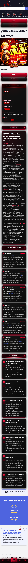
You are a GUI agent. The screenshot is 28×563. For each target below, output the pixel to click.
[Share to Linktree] (12, 557)
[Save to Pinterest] (16, 557)
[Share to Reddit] (20, 557)
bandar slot (15, 205)
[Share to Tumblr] (24, 557)
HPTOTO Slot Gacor (8, 325)
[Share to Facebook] (8, 557)
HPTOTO (5, 144)
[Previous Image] (1, 52)
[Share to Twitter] (4, 557)
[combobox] (12, 8)
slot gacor (6, 189)
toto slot (18, 164)
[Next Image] (27, 52)
